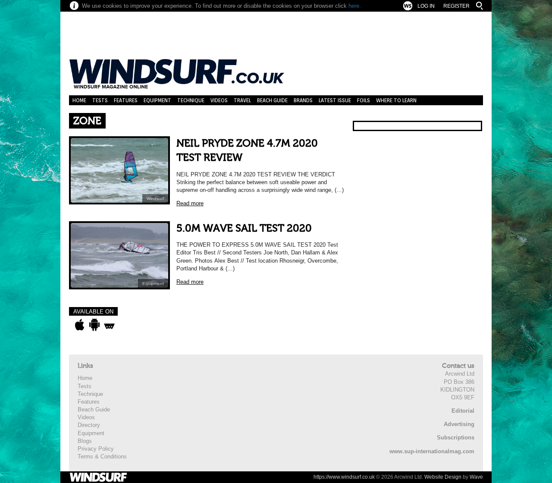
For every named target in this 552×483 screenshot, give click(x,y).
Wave (476, 477)
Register (456, 6)
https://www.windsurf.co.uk (344, 477)
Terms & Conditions (102, 456)
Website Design (442, 477)
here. (354, 6)
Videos (219, 100)
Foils (363, 100)
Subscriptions (455, 437)
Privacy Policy (96, 448)
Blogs (85, 441)
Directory (89, 425)
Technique (190, 100)
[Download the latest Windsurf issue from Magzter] (109, 325)
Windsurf (155, 198)
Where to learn (396, 100)
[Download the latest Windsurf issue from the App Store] (80, 325)
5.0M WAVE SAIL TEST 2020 (244, 228)
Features (126, 100)
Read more (190, 203)
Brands (303, 100)
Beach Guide (272, 100)
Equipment (157, 100)
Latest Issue (335, 100)
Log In (426, 6)
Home (79, 100)
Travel (242, 100)
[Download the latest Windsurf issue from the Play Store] (94, 325)
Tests (100, 100)
